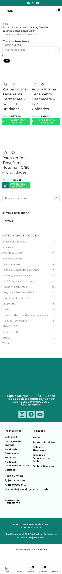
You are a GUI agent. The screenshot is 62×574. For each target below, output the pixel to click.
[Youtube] (40, 414)
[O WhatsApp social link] (33, 3)
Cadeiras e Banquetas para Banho (21, 270)
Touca (5, 343)
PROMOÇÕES (10, 326)
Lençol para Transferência (16, 298)
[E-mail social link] (28, 3)
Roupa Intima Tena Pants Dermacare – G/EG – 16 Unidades (14, 99)
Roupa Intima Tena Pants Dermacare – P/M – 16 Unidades (44, 99)
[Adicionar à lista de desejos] (13, 84)
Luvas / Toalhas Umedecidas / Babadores (25, 315)
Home (36, 437)
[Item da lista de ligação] (18, 437)
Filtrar (9, 221)
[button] (5, 185)
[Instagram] (22, 414)
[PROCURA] (56, 198)
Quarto (6, 337)
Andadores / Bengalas (14, 241)
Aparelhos (7, 247)
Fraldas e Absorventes (14, 286)
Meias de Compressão (14, 320)
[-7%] (16, 138)
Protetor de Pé (10, 332)
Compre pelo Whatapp (17, 121)
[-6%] (16, 69)
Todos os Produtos (44, 442)
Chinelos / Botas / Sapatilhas (18, 275)
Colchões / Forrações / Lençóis (19, 281)
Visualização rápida (5, 84)
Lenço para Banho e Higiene (18, 292)
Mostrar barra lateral (17, 41)
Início (5, 23)
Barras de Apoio (11, 264)
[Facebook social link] (24, 3)
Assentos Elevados (12, 253)
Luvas (5, 309)
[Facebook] (31, 414)
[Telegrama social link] (37, 3)
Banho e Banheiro (12, 258)
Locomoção (9, 303)
